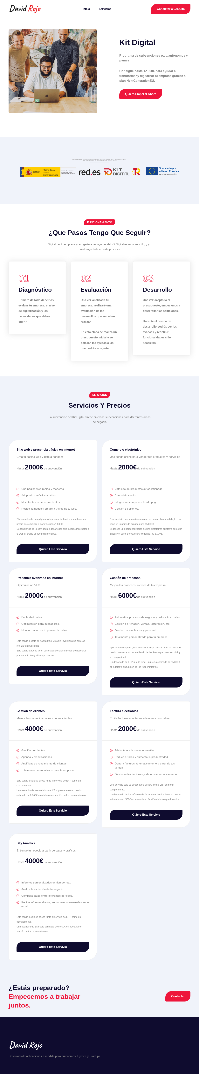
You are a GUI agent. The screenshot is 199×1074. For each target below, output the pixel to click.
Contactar (178, 996)
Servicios (105, 8)
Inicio (86, 8)
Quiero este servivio (53, 549)
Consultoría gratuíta (171, 8)
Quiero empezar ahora (140, 94)
